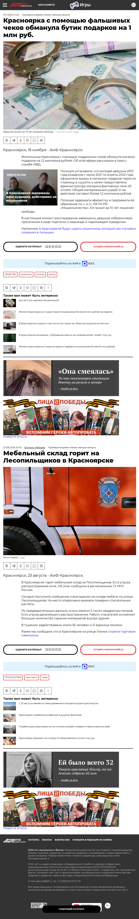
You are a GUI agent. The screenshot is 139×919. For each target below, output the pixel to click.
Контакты (33, 840)
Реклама (47, 840)
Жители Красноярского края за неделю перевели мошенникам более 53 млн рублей (67, 346)
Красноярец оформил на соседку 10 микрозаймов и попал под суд (56, 738)
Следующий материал (71, 909)
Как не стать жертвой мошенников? (39, 300)
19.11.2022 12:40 (11, 14)
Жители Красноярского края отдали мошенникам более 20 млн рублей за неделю (65, 311)
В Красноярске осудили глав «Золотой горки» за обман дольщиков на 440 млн (64, 323)
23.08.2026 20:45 (12, 447)
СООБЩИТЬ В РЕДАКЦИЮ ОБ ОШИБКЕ (92, 840)
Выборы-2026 (62, 840)
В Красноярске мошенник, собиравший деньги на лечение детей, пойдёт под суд (65, 335)
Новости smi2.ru (15, 436)
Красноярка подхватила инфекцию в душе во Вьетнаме (50, 715)
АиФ (76, 131)
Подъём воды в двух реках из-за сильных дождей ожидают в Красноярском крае (64, 726)
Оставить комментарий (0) (108, 247)
